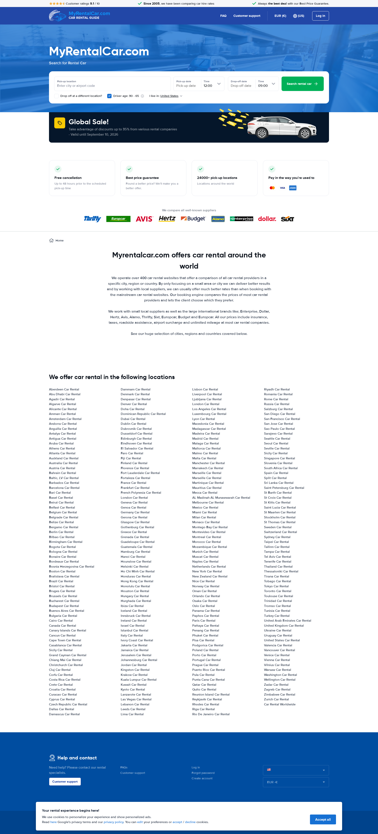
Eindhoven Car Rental (136, 443)
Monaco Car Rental (206, 522)
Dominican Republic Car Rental (143, 414)
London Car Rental (134, 498)
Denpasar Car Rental (136, 399)
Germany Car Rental (135, 512)
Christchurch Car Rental (66, 665)
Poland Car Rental (205, 650)
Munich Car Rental (205, 552)
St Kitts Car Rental (277, 502)
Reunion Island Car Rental (211, 694)
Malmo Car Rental (205, 453)
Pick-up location (66, 81)
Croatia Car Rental (62, 689)
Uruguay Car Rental (278, 635)
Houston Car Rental (135, 591)
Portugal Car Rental (206, 660)
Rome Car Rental (276, 399)
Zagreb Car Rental (277, 689)
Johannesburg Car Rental (139, 660)
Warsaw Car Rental (277, 670)
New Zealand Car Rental (210, 576)
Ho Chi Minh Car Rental (138, 571)
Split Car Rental (275, 478)
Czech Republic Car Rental (68, 704)
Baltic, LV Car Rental (64, 478)
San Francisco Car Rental (282, 419)
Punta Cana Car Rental (208, 680)
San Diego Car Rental (279, 414)
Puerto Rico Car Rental (208, 670)
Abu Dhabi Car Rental (64, 394)
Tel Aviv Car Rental (277, 557)
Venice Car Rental (277, 655)
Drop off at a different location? (80, 96)
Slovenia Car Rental (278, 463)
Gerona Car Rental (134, 517)
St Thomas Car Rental (280, 522)
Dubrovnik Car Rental (136, 429)
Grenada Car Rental (135, 537)
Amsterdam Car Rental (65, 419)
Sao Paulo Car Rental (279, 429)
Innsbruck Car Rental (136, 616)
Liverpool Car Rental (207, 394)
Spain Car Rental (276, 473)
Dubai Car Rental (133, 419)
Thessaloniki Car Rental (281, 571)
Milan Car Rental (204, 517)
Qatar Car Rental (204, 685)
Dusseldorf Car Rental (136, 433)
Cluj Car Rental (60, 670)
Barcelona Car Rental (64, 488)
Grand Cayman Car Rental (67, 655)
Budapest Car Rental (64, 606)
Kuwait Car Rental (134, 685)
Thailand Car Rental (278, 566)
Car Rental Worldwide (280, 704)
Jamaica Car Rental (135, 650)
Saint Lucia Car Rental (280, 507)
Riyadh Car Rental (277, 389)
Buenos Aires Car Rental (66, 611)
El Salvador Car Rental (137, 448)
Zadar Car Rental (276, 685)
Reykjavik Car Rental (207, 699)
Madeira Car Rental (206, 433)
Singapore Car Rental (279, 458)
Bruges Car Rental (62, 591)
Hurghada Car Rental (136, 601)
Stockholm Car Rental (280, 517)
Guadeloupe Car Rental (138, 542)
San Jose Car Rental (278, 424)
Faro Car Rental (132, 453)
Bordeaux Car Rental (64, 561)
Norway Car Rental (205, 586)
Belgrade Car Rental (63, 517)
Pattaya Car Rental (205, 626)
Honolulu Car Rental (135, 586)
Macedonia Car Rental (208, 424)
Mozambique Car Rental (209, 547)
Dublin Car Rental (133, 424)
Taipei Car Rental (276, 542)
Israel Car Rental (133, 626)
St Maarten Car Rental (280, 512)
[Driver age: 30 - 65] (109, 96)
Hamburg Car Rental (135, 552)
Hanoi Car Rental (133, 557)
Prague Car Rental (205, 665)
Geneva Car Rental (134, 502)
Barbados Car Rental (64, 483)
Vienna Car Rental (277, 660)
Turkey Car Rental (277, 616)
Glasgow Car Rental (135, 522)
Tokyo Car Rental (276, 586)
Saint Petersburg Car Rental (284, 488)
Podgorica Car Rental (207, 645)
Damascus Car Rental (64, 714)
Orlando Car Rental (206, 596)
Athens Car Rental (62, 448)
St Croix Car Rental (278, 498)
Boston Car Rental (62, 571)
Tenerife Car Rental (277, 561)
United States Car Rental (282, 640)
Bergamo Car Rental (63, 527)
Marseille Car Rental (206, 473)
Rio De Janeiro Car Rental (211, 714)
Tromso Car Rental (277, 606)
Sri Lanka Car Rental (279, 483)
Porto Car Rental (204, 655)
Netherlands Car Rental (209, 566)
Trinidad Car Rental (278, 601)
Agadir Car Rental (62, 399)
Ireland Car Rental (134, 620)
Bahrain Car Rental (62, 473)
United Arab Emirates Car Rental (287, 620)
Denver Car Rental (134, 404)
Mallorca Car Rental (206, 448)
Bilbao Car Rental (62, 537)
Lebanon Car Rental (135, 704)
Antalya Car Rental (62, 433)
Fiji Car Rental (131, 458)
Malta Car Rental (204, 458)
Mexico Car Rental (205, 507)
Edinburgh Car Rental (136, 439)
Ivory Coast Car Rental (137, 640)
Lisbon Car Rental (205, 389)
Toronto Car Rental (277, 591)
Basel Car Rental (61, 498)
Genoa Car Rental (133, 507)
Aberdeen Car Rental (64, 389)
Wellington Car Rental (280, 680)
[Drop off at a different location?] (56, 96)
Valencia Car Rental (278, 645)
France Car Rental (133, 483)
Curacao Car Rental (63, 694)
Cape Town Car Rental (65, 640)
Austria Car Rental (62, 468)
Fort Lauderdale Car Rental (140, 473)
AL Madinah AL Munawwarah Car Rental (221, 498)
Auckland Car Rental (64, 458)
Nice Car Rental (203, 581)
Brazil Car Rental (61, 581)
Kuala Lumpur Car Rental (139, 680)
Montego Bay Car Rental (210, 527)
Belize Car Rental (61, 522)
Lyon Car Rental (203, 419)
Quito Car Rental (204, 689)
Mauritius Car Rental (207, 488)
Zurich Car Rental (276, 699)
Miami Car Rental (204, 512)
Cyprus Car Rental (62, 699)
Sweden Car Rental (278, 527)
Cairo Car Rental (61, 620)
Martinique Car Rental (208, 483)
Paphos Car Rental (205, 616)
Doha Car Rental (133, 409)
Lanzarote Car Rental (136, 694)
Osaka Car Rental (204, 601)
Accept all (323, 819)
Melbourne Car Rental (208, 502)
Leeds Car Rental (133, 709)
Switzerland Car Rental (280, 532)
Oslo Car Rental (203, 606)
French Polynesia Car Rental (141, 493)
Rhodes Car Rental (205, 704)
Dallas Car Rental (61, 709)
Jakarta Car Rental (134, 645)
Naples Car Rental (205, 561)
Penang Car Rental (205, 630)
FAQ (223, 15)
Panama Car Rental (206, 611)
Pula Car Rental (203, 675)
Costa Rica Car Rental (64, 680)
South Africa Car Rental (281, 468)
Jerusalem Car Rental (136, 655)
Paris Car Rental (203, 620)
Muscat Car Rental (205, 557)
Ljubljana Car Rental (207, 399)
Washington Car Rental (280, 675)
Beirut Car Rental (61, 502)
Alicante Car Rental (63, 409)
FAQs (124, 767)
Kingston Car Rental (135, 670)
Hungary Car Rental (135, 596)
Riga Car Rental (203, 709)
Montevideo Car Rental (209, 532)
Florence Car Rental (135, 468)
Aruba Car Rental (61, 443)
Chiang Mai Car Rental (65, 660)
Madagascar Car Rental (209, 429)
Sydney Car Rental (277, 537)
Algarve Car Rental (62, 404)
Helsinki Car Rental (135, 566)
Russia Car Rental (276, 404)
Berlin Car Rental (61, 532)
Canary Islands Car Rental (67, 630)
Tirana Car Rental (276, 576)
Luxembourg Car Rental (209, 414)
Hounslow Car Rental (136, 561)
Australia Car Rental (63, 463)
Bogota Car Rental (62, 547)
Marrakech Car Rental (207, 468)
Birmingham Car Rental (65, 542)
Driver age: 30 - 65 (126, 96)
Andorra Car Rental (63, 424)
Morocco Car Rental (206, 542)
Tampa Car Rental (277, 552)
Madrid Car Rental (205, 439)
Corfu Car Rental (61, 675)
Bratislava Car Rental (64, 576)
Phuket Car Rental (205, 635)
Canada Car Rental (62, 626)
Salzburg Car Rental (278, 409)
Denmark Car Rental (135, 394)
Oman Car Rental (204, 591)
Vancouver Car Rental (279, 650)
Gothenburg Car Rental (137, 527)
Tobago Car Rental (277, 581)
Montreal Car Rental (206, 537)
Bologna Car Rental (63, 552)
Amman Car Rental (62, 414)
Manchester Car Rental (208, 463)
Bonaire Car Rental (62, 557)
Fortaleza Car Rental (135, 478)
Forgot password (203, 773)
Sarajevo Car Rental (278, 433)
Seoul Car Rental (276, 443)
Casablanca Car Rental (65, 645)
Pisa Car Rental (203, 640)
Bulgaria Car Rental (63, 616)
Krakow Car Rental (134, 675)
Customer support (246, 15)
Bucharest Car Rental (64, 601)
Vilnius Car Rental (277, 665)
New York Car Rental (207, 571)
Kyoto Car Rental (133, 689)
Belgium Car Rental (63, 512)
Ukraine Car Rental (277, 630)
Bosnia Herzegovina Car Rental (71, 566)
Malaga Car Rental (205, 443)
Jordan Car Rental (134, 665)
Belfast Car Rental (62, 507)
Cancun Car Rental (62, 635)
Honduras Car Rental (136, 576)
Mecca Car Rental (204, 493)
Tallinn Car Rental (277, 547)
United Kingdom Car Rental (284, 626)
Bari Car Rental (60, 493)
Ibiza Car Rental (132, 606)
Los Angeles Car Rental (209, 409)
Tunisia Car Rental (277, 611)
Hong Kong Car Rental (137, 581)
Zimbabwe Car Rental (279, 694)
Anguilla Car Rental (63, 429)
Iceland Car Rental (134, 611)
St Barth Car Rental (278, 493)
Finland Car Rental (134, 463)
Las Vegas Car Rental (136, 699)
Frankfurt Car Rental (135, 488)
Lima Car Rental (132, 714)
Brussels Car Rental (63, 596)
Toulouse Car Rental (278, 596)
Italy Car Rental (132, 635)
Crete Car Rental (61, 685)
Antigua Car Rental (62, 439)
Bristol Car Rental (62, 586)
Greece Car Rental (134, 532)
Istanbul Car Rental (134, 630)
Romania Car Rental (278, 394)
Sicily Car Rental (61, 650)
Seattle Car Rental (277, 439)
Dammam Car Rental (135, 389)
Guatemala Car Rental (136, 547)
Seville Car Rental (277, 448)
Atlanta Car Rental (62, 453)
